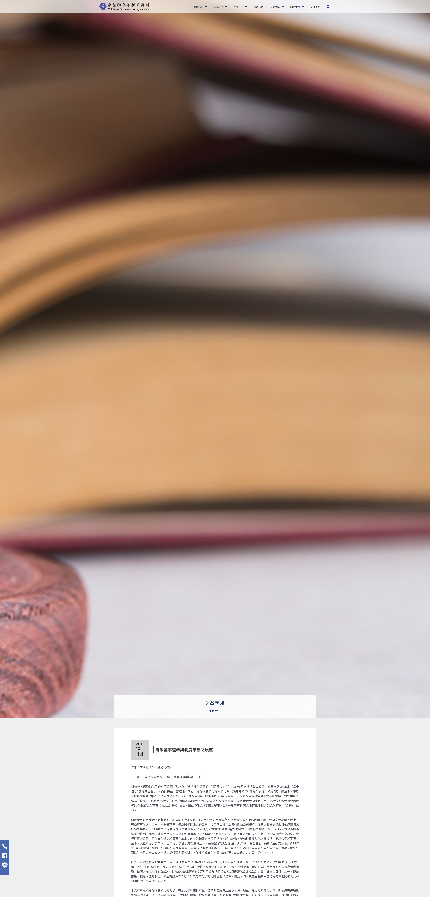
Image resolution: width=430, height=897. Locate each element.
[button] (328, 7)
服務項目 (258, 6)
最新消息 (275, 6)
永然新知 (215, 703)
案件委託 (315, 6)
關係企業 (295, 6)
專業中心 (238, 6)
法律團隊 (218, 6)
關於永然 (199, 6)
